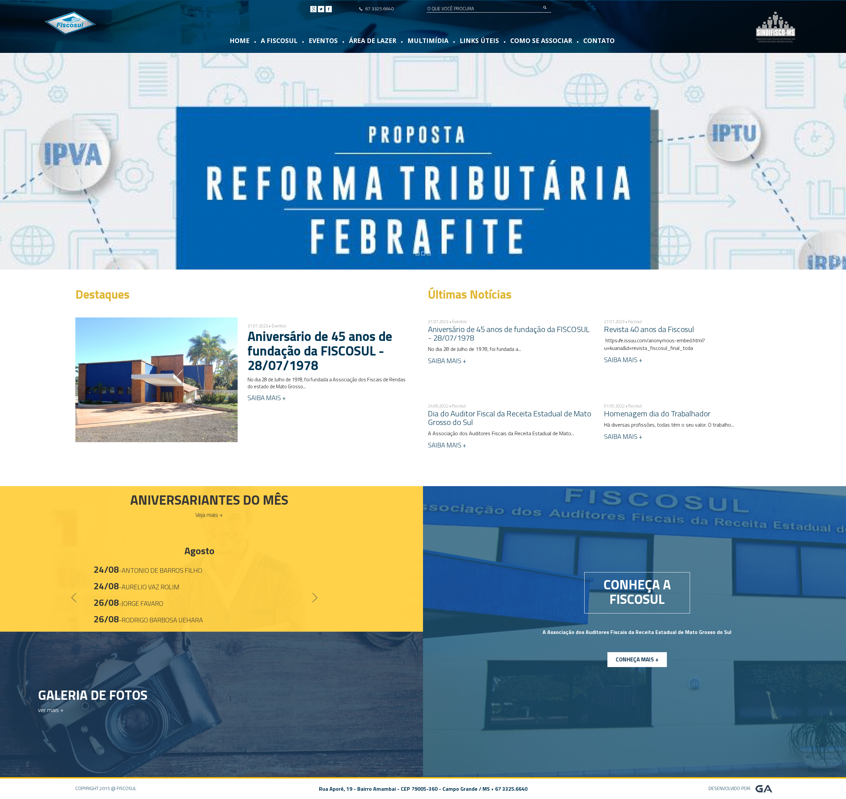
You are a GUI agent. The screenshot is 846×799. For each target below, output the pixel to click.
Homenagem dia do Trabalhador (657, 413)
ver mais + (51, 709)
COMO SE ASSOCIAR (541, 40)
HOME (240, 40)
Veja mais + (209, 514)
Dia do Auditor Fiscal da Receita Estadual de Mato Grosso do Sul (509, 417)
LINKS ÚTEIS (479, 40)
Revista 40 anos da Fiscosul (649, 329)
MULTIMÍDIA (427, 40)
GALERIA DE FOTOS (92, 695)
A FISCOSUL (279, 40)
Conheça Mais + (637, 659)
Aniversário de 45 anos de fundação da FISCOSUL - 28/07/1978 (320, 350)
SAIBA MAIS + (267, 398)
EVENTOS (323, 40)
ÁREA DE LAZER (372, 40)
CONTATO (599, 40)
